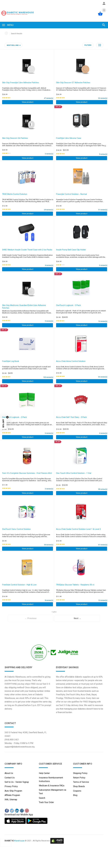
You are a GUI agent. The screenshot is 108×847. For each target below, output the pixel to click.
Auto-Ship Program (13, 791)
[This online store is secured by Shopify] (57, 840)
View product (27, 102)
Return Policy (79, 777)
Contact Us (10, 777)
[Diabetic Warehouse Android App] (36, 821)
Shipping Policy (80, 773)
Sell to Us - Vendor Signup (17, 782)
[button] (99, 45)
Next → (77, 618)
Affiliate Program (12, 795)
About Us (9, 773)
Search (42, 798)
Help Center (44, 773)
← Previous (30, 618)
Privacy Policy (11, 786)
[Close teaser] (7, 417)
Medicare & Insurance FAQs (51, 785)
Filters (87, 45)
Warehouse (15, 840)
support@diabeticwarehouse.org (20, 746)
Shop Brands (79, 786)
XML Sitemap (11, 799)
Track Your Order (46, 802)
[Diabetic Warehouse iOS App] (15, 821)
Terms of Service (81, 782)
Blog (75, 795)
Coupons (77, 791)
